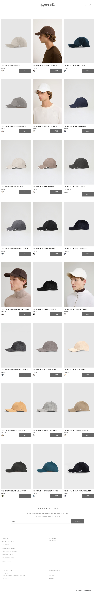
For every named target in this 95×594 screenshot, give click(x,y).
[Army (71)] (16, 466)
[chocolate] (34, 70)
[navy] (65, 131)
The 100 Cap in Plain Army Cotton (14, 491)
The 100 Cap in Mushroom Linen (13, 126)
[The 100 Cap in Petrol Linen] (79, 41)
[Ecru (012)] (79, 284)
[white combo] (34, 131)
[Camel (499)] (16, 405)
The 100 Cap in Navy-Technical (75, 126)
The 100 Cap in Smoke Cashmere (45, 430)
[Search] (86, 5)
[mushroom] (2, 131)
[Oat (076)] (16, 41)
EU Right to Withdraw (83, 590)
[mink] (34, 192)
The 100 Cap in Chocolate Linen (45, 66)
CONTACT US (5, 578)
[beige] (65, 375)
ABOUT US (5, 538)
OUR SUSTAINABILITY (8, 542)
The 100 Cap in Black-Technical (44, 249)
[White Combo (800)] (47, 101)
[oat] (2, 70)
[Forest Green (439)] (79, 162)
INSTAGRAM (52, 538)
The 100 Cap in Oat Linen (10, 66)
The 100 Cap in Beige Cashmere (75, 370)
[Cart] (90, 5)
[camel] (2, 435)
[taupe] (34, 375)
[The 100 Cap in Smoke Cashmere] (47, 405)
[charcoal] (2, 253)
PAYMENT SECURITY (7, 555)
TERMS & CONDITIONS (8, 558)
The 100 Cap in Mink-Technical (44, 187)
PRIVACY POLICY (6, 561)
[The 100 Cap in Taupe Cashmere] (47, 345)
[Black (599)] (47, 224)
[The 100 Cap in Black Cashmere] (47, 284)
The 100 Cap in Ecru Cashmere (75, 309)
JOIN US (78, 521)
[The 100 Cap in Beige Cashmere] (79, 345)
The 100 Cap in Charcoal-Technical (14, 249)
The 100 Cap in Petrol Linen (74, 66)
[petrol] (65, 70)
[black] (34, 253)
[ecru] (65, 314)
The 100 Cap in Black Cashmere (45, 309)
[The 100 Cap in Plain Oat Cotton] (79, 405)
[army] (2, 496)
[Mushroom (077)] (16, 101)
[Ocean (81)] (47, 466)
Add (25, 70)
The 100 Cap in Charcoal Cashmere (14, 370)
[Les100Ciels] (47, 5)
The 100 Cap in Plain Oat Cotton (76, 430)
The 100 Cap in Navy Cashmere (75, 249)
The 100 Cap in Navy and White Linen (77, 491)
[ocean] (34, 496)
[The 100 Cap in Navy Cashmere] (79, 224)
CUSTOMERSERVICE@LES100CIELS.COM (13, 575)
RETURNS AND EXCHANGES (9, 551)
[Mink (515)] (47, 162)
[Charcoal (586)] (16, 224)
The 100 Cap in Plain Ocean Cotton (46, 491)
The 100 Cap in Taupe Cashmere (44, 370)
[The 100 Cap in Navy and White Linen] (79, 466)
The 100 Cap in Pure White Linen (45, 126)
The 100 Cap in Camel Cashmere (13, 430)
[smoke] (34, 435)
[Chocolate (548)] (47, 41)
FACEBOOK (52, 540)
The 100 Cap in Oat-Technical (12, 187)
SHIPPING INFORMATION (8, 548)
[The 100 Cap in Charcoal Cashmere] (16, 345)
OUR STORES (5, 545)
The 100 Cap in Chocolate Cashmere (15, 309)
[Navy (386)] (79, 101)
